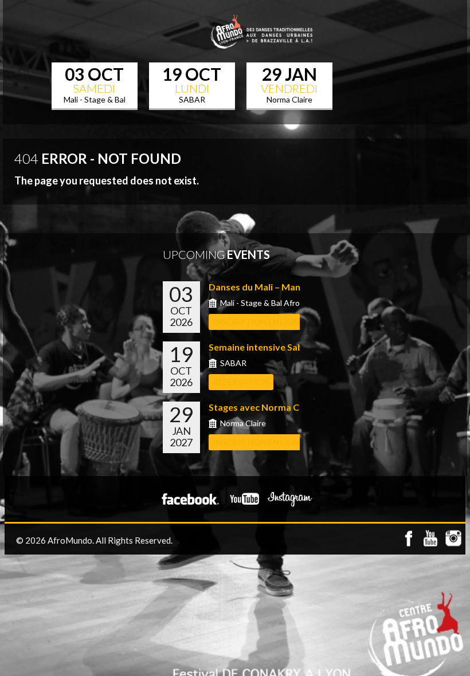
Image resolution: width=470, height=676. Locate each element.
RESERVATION (241, 382)
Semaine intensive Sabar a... (267, 346)
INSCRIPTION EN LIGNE (258, 322)
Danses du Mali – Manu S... (264, 286)
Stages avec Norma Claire (263, 407)
